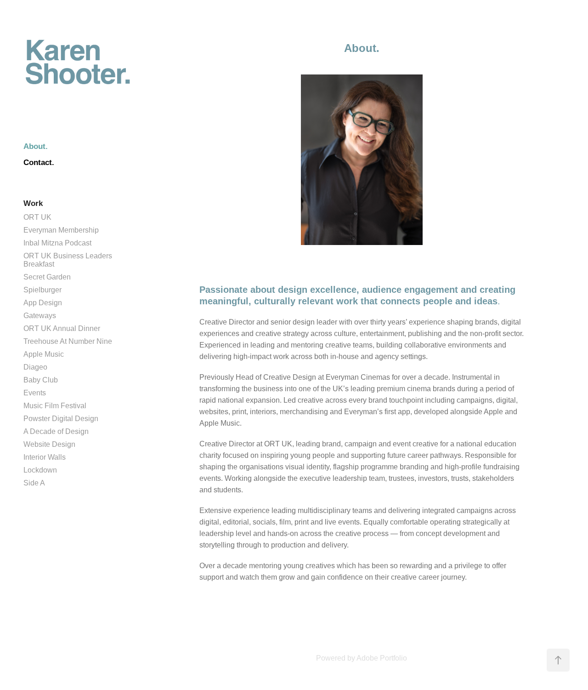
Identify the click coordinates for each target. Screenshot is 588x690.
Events (34, 393)
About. (35, 146)
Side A (34, 483)
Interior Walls (44, 457)
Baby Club (40, 380)
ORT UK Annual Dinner (61, 328)
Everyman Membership (61, 230)
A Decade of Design (56, 431)
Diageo (35, 367)
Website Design (49, 444)
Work (33, 203)
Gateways (39, 315)
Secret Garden (47, 277)
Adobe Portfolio (381, 658)
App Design (42, 303)
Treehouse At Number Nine (67, 341)
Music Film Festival (54, 406)
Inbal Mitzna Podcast (57, 243)
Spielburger (42, 290)
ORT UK (37, 217)
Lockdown (40, 470)
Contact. (38, 162)
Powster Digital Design (60, 418)
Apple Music (43, 354)
